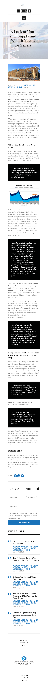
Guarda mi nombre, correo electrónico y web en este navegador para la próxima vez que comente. (23, 515)
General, (18, 548)
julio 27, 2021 (12, 85)
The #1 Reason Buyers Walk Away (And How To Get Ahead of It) (26, 560)
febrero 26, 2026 (18, 607)
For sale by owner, (30, 546)
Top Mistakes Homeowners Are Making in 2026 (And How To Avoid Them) (26, 596)
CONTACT (24, 640)
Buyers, (17, 546)
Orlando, (18, 550)
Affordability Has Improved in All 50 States (25, 542)
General (18, 87)
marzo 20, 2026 (18, 552)
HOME (24, 645)
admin (26, 87)
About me (24, 643)
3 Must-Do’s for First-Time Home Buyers (24, 578)
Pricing (27, 550)
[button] (24, 18)
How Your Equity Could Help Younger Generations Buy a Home (24, 615)
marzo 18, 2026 (18, 571)
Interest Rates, (30, 548)
